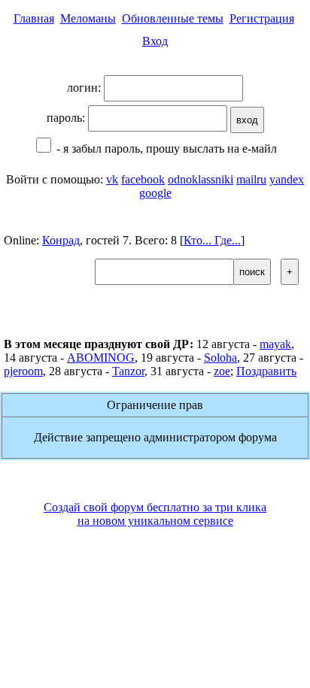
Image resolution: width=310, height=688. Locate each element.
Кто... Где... (212, 240)
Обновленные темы (172, 18)
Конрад (61, 240)
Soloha (220, 357)
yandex (286, 179)
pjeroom (23, 371)
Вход (155, 41)
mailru (251, 179)
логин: (85, 87)
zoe (222, 371)
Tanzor (128, 371)
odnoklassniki (200, 179)
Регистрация (261, 18)
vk (112, 179)
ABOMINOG (101, 357)
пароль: (67, 117)
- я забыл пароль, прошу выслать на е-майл (165, 148)
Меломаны (88, 18)
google (155, 192)
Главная (34, 18)
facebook (143, 179)
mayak (275, 344)
